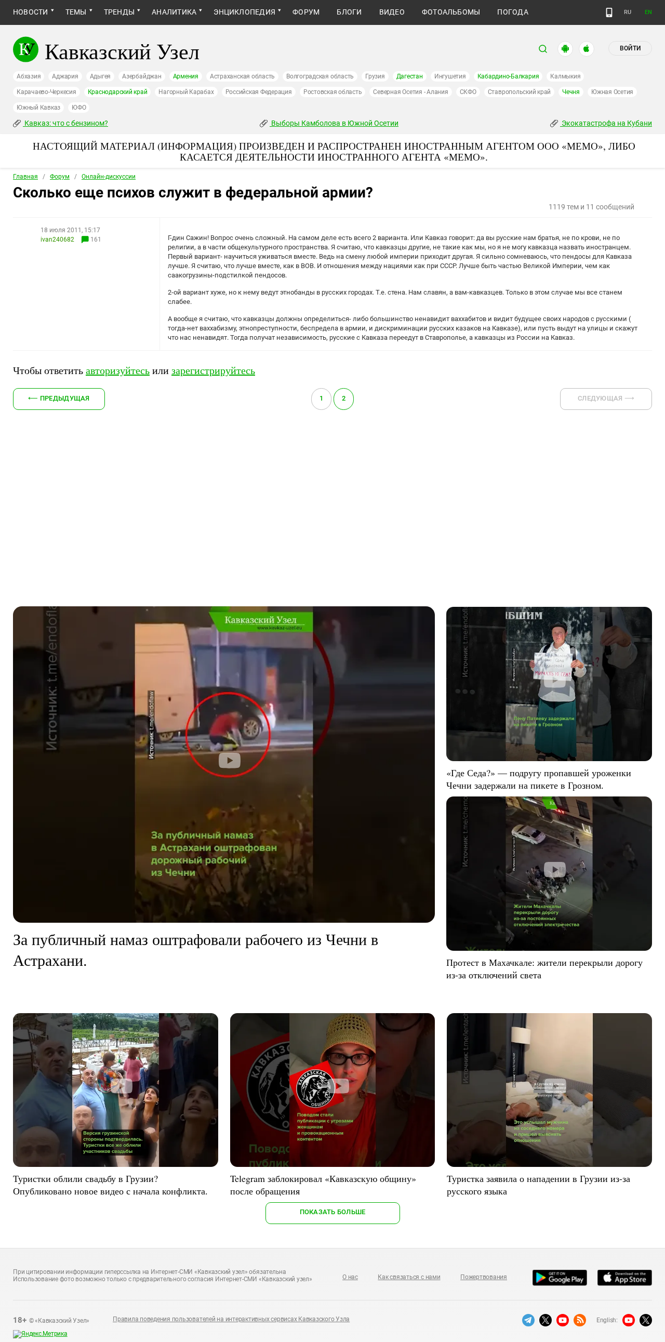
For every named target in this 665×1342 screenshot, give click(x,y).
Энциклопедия (244, 12)
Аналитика (174, 12)
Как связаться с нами (409, 1277)
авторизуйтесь (118, 370)
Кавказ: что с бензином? (65, 123)
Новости (30, 12)
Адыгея (100, 76)
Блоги (349, 12)
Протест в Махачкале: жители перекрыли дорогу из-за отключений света (544, 968)
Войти (630, 48)
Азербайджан (141, 76)
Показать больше (333, 1212)
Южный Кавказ (38, 107)
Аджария (65, 76)
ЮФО (79, 107)
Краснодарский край (118, 92)
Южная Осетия (612, 92)
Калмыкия (565, 76)
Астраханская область (242, 76)
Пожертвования (483, 1277)
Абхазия (29, 76)
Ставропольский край (519, 92)
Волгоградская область (320, 76)
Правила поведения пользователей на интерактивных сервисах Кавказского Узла (231, 1319)
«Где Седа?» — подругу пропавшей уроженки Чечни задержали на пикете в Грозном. (538, 778)
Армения (185, 76)
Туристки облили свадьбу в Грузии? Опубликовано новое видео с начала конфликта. (110, 1184)
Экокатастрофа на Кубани (606, 123)
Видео (392, 12)
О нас (350, 1277)
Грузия (375, 76)
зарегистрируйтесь (213, 370)
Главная (25, 176)
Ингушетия (450, 76)
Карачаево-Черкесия (46, 92)
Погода (512, 12)
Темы (76, 12)
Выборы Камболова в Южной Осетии (334, 123)
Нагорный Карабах (186, 92)
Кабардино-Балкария (508, 76)
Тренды (119, 12)
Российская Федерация (258, 92)
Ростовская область (332, 92)
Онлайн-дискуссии (109, 176)
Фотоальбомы (451, 12)
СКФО (468, 92)
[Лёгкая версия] (609, 12)
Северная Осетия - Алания (410, 92)
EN (648, 12)
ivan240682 (57, 239)
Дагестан (409, 76)
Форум (306, 12)
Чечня (571, 92)
